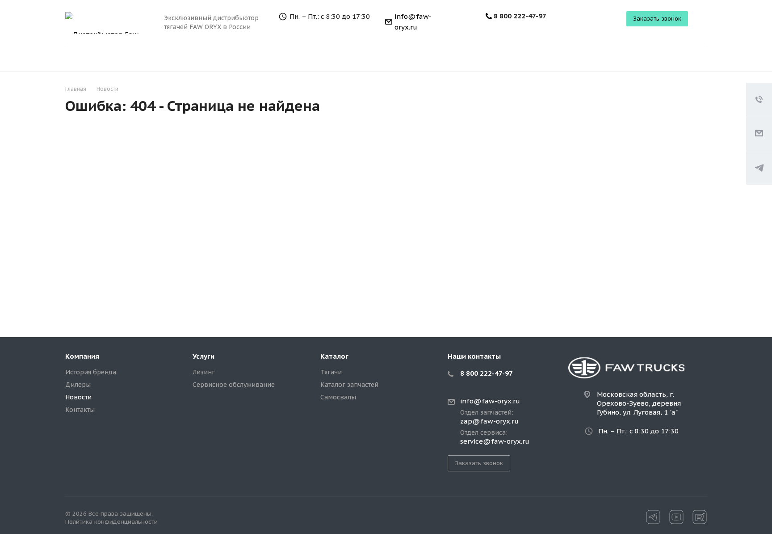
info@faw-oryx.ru (490, 401)
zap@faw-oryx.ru (489, 421)
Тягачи (331, 372)
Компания (82, 356)
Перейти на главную (575, 251)
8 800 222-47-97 (520, 16)
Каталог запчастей (349, 385)
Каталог (334, 356)
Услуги (203, 356)
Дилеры (78, 385)
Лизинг (204, 372)
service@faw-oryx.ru (494, 441)
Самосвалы (338, 397)
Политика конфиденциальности (111, 522)
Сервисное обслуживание (234, 385)
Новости (78, 397)
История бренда (90, 372)
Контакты (80, 410)
